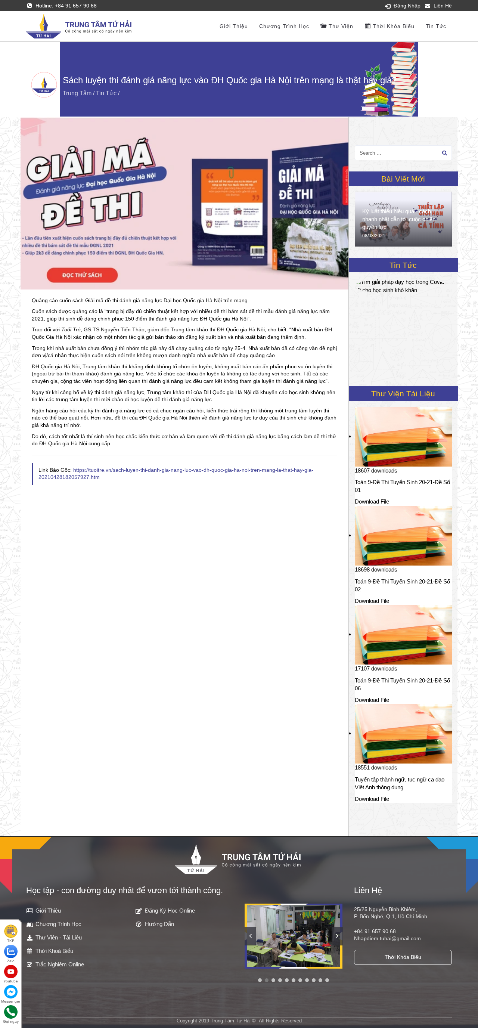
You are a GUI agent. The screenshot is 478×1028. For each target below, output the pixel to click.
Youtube (10, 981)
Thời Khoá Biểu (54, 951)
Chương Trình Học (284, 26)
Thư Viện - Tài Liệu (58, 937)
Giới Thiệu (234, 26)
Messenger (10, 1001)
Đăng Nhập (407, 6)
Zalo (11, 961)
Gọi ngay (11, 1021)
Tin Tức (436, 26)
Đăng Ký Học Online (170, 910)
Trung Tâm (77, 93)
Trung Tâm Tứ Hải (231, 1021)
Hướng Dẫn (159, 924)
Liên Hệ (443, 6)
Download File (372, 501)
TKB (11, 941)
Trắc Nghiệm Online (59, 964)
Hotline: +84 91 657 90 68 (66, 6)
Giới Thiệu (48, 910)
